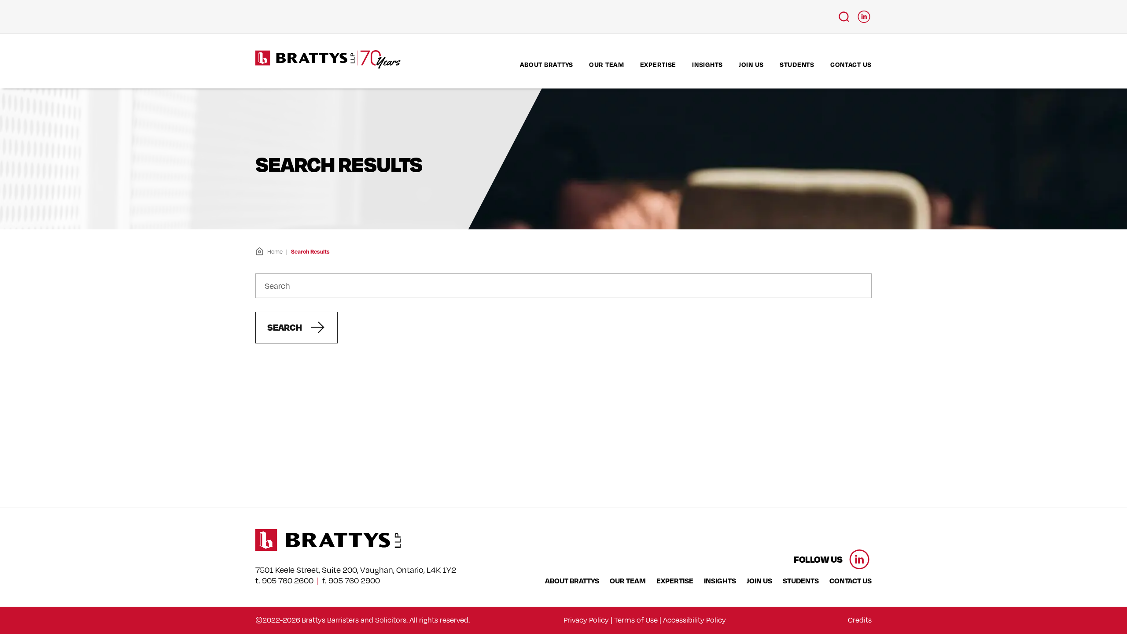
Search (284, 327)
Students (797, 64)
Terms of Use (636, 620)
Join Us (751, 64)
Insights (707, 64)
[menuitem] (546, 64)
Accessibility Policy (694, 620)
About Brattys (546, 64)
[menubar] (696, 64)
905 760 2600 (287, 580)
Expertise (658, 64)
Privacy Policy (586, 620)
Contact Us (851, 64)
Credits (860, 620)
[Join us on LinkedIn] (864, 14)
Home (275, 251)
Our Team (606, 64)
